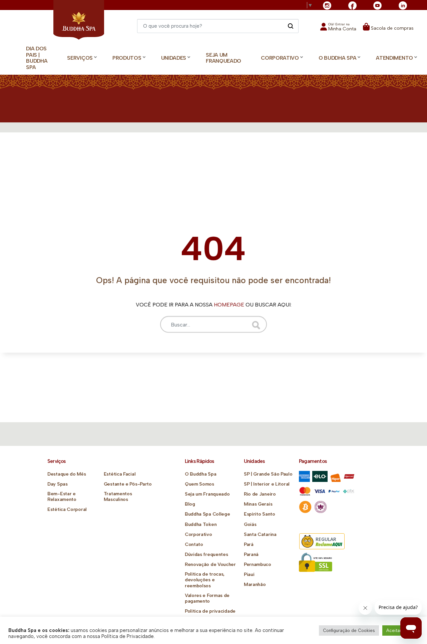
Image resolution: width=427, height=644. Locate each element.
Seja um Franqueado (223, 58)
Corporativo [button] (280, 58)
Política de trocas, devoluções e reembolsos (205, 579)
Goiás (250, 524)
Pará (249, 544)
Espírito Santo (259, 514)
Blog (190, 504)
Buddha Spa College (207, 514)
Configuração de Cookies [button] (349, 630)
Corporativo (198, 534)
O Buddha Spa (200, 474)
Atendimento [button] (394, 58)
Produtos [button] (126, 58)
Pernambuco (257, 564)
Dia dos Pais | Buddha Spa (36, 57)
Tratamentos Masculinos (118, 496)
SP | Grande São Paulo (268, 474)
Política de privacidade (210, 611)
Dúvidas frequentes (206, 554)
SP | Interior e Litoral (267, 484)
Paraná (251, 554)
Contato (194, 544)
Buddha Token (201, 524)
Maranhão (255, 584)
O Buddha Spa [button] (337, 58)
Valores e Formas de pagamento (207, 598)
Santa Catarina (260, 534)
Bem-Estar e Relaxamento (61, 496)
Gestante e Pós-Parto (128, 484)
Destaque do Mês (66, 474)
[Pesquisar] (290, 25)
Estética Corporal (67, 509)
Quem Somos (199, 484)
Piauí (249, 574)
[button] (338, 29)
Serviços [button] (80, 58)
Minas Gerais (258, 504)
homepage (229, 304)
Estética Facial (120, 474)
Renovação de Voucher (210, 564)
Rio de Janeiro (260, 494)
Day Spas (57, 484)
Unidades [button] (173, 58)
